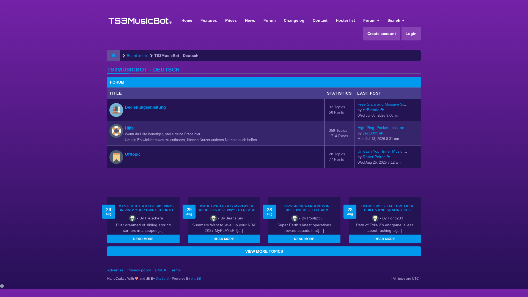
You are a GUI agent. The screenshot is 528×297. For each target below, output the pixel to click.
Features (208, 20)
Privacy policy (139, 270)
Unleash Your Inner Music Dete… (387, 151)
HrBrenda (371, 110)
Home (187, 20)
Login (411, 33)
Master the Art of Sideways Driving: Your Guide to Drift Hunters (146, 210)
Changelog (294, 20)
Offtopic (133, 154)
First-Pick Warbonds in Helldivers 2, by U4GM (307, 208)
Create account (381, 33)
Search (394, 20)
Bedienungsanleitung (145, 107)
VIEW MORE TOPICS (264, 251)
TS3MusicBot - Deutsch (143, 70)
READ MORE (143, 239)
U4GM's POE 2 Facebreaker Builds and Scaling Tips (387, 208)
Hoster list (345, 20)
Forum (269, 20)
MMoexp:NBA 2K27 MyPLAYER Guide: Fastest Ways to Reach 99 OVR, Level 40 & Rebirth (226, 210)
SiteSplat (162, 278)
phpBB (196, 278)
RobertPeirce (374, 157)
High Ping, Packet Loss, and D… (386, 127)
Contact (320, 20)
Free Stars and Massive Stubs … (386, 104)
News (250, 20)
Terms (175, 270)
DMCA (160, 270)
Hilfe (129, 128)
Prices (231, 20)
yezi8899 (370, 133)
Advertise (115, 270)
